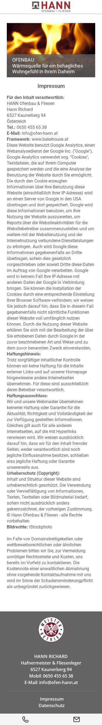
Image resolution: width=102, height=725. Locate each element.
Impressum (52, 699)
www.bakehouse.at (50, 139)
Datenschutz (52, 705)
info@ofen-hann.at (40, 133)
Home (51, 629)
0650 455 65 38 (32, 127)
